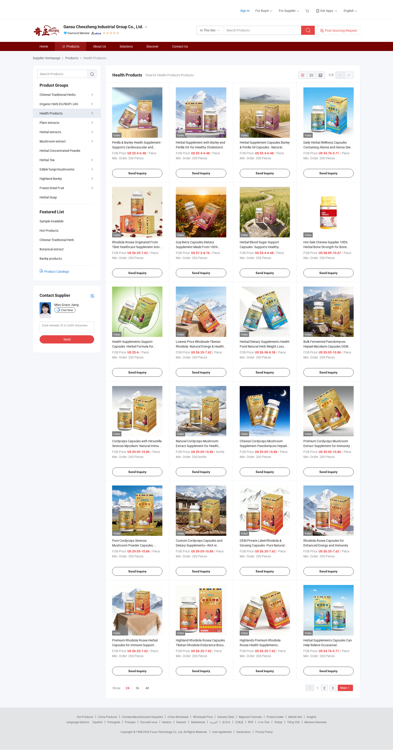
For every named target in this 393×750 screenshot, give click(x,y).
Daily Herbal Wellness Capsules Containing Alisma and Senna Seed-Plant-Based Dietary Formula (328, 147)
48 (147, 688)
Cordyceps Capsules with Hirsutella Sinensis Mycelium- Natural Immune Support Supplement (137, 446)
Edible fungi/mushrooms (57, 169)
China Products (107, 717)
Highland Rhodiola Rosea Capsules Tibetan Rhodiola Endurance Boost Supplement (200, 645)
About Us (99, 46)
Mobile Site (295, 717)
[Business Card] (92, 295)
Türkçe (278, 722)
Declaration (244, 732)
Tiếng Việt (293, 722)
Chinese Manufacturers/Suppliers (142, 717)
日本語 (239, 722)
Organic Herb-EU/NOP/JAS (59, 104)
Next (343, 688)
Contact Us (180, 46)
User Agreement (222, 732)
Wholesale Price (203, 717)
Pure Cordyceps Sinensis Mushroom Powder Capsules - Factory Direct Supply (133, 545)
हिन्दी (250, 722)
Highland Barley (51, 178)
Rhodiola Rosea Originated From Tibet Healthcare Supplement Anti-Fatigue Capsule (136, 247)
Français (130, 722)
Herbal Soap (48, 197)
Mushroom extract (53, 141)
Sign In (245, 10)
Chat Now (67, 310)
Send (67, 339)
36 (137, 688)
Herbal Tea (47, 160)
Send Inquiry (137, 173)
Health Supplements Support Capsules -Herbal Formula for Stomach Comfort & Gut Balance (135, 346)
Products (72, 46)
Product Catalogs (56, 271)
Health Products (51, 113)
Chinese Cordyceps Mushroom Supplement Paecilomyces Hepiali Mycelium (263, 446)
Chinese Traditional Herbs (58, 94)
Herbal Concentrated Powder (60, 150)
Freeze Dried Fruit (52, 188)
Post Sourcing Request (341, 30)
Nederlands (198, 722)
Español (98, 722)
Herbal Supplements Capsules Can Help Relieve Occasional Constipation (327, 645)
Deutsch (181, 722)
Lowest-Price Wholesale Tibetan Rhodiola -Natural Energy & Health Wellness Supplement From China (200, 346)
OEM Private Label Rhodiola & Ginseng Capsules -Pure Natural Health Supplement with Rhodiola (263, 545)
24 (127, 688)
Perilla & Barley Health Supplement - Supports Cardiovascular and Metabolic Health (137, 147)
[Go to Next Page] (349, 75)
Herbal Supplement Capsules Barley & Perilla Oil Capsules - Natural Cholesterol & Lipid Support (265, 147)
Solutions (126, 46)
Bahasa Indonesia (316, 722)
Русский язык (148, 722)
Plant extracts (49, 122)
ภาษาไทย (264, 722)
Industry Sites (225, 717)
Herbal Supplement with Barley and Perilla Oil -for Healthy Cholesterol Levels (200, 147)
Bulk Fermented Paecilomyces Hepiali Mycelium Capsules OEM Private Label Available (325, 346)
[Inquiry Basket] (307, 10)
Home (44, 46)
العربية (213, 722)
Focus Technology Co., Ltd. (167, 732)
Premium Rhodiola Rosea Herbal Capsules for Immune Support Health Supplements (135, 645)
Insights (311, 717)
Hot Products (85, 717)
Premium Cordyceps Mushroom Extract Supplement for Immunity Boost (326, 446)
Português (113, 722)
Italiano (166, 722)
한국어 (226, 722)
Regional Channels (250, 717)
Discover (152, 46)
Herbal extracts (50, 132)
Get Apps (327, 10)
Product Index (275, 717)
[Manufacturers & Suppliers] (62, 9)
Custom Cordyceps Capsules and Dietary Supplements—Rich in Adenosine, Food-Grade (199, 545)
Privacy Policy (264, 732)
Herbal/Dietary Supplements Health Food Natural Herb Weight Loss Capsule (265, 346)
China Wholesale (178, 717)
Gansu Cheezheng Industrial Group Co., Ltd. (103, 26)
